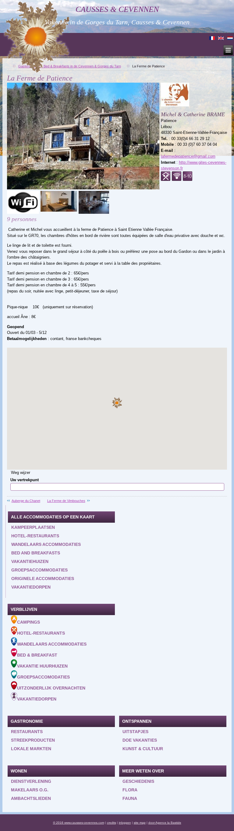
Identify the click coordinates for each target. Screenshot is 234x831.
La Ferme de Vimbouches (66, 501)
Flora (129, 789)
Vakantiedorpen (31, 587)
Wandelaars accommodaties (46, 544)
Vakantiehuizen (29, 561)
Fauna (129, 798)
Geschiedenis (138, 781)
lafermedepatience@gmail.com (188, 156)
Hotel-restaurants (35, 535)
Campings (28, 622)
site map (140, 822)
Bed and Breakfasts (35, 552)
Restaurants (27, 731)
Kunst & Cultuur (142, 748)
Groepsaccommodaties (39, 570)
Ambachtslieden (31, 798)
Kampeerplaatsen (33, 527)
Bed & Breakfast (37, 655)
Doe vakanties (139, 740)
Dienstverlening (31, 781)
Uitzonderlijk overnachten (51, 688)
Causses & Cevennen (117, 9)
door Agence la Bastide (164, 822)
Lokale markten (31, 748)
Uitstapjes (135, 731)
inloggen (125, 822)
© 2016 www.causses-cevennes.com (78, 822)
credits (111, 822)
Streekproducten (33, 740)
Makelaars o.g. (29, 789)
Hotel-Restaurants (41, 633)
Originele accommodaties (42, 578)
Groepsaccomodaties (43, 677)
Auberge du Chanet (26, 501)
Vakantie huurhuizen (42, 666)
